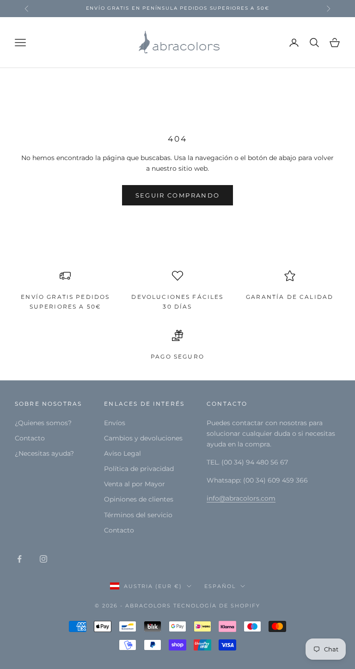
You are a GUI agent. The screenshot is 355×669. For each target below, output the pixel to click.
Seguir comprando (177, 195)
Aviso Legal (122, 453)
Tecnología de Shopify (216, 605)
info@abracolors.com (241, 498)
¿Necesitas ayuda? (44, 453)
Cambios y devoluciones (143, 438)
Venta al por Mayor (134, 484)
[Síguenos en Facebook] (19, 559)
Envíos (114, 423)
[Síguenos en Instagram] (43, 559)
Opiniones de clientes (138, 499)
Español (220, 586)
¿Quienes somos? (43, 423)
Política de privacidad (139, 469)
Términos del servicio (138, 515)
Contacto (30, 438)
